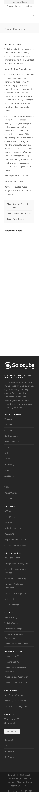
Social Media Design (13, 626)
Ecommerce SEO (11, 654)
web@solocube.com (16, 721)
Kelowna (8, 496)
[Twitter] (26, 789)
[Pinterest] (22, 789)
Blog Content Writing (13, 693)
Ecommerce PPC (11, 659)
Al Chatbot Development (15, 591)
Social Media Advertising (15, 576)
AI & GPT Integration (13, 602)
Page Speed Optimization (15, 537)
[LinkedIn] (17, 789)
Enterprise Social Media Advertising (14, 584)
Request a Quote (19, 2)
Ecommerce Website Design (16, 641)
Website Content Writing (15, 698)
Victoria (7, 479)
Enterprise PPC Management (17, 561)
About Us (8, 743)
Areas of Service (14, 6)
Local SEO (8, 520)
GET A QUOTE (12, 729)
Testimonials (9, 749)
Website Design (11, 615)
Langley (7, 468)
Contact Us (9, 737)
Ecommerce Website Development (13, 634)
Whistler (8, 485)
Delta (6, 451)
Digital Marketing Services (15, 526)
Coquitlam (9, 428)
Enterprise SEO (11, 514)
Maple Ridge (9, 462)
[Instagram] (13, 789)
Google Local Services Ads (15, 543)
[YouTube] (30, 789)
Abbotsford (9, 473)
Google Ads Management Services (15, 569)
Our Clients (9, 755)
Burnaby (8, 422)
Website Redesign (12, 621)
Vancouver (9, 416)
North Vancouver (11, 433)
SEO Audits (9, 531)
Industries (28, 6)
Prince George (10, 490)
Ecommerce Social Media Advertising (15, 667)
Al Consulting (10, 597)
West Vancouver (11, 439)
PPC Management (12, 555)
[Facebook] (8, 789)
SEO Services (10, 509)
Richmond (8, 445)
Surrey (7, 456)
